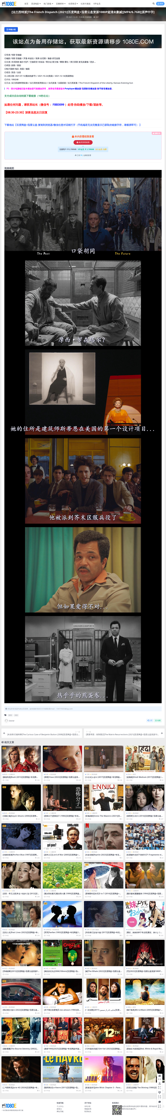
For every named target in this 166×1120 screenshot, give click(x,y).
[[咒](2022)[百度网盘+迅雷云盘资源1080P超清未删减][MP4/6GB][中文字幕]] (145, 953)
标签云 (59, 1109)
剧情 (10, 715)
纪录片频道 (86, 3)
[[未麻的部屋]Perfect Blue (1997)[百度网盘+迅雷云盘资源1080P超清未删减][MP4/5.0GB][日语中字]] (21, 836)
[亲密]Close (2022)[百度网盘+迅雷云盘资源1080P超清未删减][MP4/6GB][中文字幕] (62, 778)
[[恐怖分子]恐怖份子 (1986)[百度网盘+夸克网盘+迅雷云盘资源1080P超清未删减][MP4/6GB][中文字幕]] (62, 798)
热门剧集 (47, 3)
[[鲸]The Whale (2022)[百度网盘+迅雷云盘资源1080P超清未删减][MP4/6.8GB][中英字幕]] (103, 953)
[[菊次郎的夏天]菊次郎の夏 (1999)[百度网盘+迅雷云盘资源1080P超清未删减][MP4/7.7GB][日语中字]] (62, 875)
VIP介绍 (87, 1106)
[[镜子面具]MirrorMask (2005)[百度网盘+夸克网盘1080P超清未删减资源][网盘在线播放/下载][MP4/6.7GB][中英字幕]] (145, 992)
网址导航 (60, 1111)
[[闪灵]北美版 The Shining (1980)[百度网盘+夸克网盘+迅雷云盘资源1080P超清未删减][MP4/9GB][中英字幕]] (145, 1069)
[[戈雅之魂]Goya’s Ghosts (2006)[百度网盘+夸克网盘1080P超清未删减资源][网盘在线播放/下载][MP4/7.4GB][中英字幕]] (21, 798)
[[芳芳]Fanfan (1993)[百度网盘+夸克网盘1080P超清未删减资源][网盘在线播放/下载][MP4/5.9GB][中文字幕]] (62, 914)
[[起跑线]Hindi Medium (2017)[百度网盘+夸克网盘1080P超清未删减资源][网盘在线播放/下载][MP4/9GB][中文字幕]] (145, 759)
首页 (26, 3)
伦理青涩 (72, 3)
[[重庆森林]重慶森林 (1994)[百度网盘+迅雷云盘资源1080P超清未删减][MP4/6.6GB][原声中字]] (145, 875)
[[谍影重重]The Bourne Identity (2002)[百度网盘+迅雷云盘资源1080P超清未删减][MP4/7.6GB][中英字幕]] (21, 1030)
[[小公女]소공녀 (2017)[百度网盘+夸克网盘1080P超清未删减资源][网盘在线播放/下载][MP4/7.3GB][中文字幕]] (103, 759)
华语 (46, 813)
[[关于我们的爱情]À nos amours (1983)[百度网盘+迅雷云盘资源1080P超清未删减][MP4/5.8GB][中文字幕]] (62, 992)
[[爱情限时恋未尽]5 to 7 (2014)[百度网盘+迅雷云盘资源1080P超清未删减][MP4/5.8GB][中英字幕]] (103, 875)
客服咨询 (87, 1109)
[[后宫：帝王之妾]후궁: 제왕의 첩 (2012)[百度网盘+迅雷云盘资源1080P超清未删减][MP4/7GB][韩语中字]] (21, 875)
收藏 (159, 720)
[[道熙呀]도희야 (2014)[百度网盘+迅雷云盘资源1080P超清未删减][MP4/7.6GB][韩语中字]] (145, 798)
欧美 (83, 17)
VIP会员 (96, 3)
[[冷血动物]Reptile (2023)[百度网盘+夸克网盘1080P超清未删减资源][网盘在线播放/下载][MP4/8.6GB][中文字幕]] (103, 836)
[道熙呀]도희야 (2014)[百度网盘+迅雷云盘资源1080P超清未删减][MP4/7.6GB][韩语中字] (145, 817)
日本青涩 (139, 930)
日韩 (88, 774)
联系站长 (87, 1111)
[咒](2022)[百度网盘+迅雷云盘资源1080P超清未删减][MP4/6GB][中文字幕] (144, 972)
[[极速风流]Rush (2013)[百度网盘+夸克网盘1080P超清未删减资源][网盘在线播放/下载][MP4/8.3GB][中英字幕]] (21, 759)
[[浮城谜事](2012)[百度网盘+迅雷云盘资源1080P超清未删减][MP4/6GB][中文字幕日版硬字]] (21, 953)
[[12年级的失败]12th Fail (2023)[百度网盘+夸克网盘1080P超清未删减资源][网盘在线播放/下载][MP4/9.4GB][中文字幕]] (103, 1030)
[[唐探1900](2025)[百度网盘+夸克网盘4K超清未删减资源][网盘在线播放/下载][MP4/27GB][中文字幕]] (62, 1030)
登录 (161, 4)
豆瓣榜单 (60, 3)
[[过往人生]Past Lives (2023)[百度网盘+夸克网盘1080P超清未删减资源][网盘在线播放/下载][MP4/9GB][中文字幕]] (21, 914)
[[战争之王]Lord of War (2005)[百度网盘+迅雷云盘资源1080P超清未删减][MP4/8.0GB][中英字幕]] (62, 836)
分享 (150, 720)
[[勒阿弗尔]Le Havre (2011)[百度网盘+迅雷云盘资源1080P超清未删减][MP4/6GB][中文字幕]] (62, 1069)
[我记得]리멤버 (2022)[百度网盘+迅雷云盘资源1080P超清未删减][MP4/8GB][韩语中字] (21, 1011)
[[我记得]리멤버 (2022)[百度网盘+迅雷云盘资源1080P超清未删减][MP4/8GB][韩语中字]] (21, 992)
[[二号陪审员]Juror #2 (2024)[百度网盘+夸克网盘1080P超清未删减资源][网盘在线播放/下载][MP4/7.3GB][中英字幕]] (21, 1069)
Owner (11, 720)
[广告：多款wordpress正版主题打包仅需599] (83, 42)
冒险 (129, 1007)
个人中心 (60, 1106)
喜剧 (16, 715)
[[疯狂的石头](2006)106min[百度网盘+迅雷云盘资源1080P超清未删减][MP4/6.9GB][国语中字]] (62, 953)
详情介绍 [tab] (12, 29)
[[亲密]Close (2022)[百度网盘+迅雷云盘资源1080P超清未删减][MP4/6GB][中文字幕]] (62, 759)
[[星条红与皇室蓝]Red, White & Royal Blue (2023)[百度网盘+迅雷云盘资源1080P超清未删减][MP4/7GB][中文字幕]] (145, 1030)
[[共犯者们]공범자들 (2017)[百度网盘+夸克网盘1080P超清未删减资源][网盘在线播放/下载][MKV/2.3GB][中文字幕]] (103, 914)
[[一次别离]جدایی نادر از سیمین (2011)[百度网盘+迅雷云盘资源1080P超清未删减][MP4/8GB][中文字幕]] (103, 992)
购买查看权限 (84, 142)
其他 (129, 774)
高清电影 (35, 3)
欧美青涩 (56, 930)
